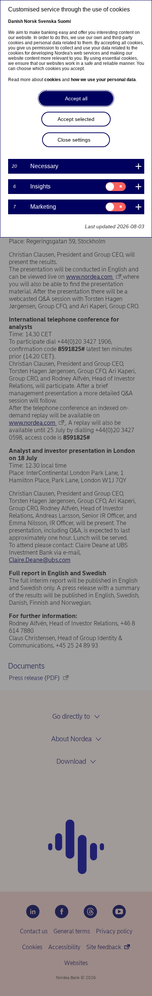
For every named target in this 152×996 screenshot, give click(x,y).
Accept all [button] (76, 98)
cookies (52, 79)
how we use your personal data (103, 79)
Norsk (30, 21)
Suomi (64, 21)
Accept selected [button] (76, 119)
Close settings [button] (74, 140)
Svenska (47, 21)
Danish (15, 21)
